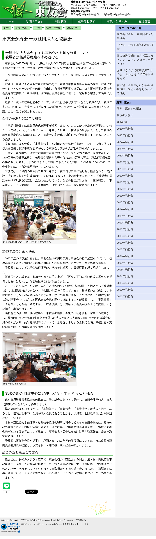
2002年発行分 (125, 289)
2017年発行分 (125, 189)
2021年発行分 (125, 162)
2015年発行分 (125, 202)
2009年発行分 (125, 242)
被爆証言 (144, 21)
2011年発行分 (125, 229)
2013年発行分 (125, 215)
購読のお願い (125, 115)
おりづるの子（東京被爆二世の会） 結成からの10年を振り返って (135, 74)
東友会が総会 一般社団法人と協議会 (135, 36)
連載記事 (122, 121)
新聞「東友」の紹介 (129, 108)
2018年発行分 (125, 182)
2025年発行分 (125, 135)
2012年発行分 (125, 222)
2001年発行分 (125, 296)
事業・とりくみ (117, 21)
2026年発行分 (125, 128)
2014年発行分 (125, 209)
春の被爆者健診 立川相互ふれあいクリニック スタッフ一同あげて (135, 59)
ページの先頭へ (145, 534)
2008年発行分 (125, 249)
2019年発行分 (125, 175)
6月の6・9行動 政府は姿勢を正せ (136, 46)
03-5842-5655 (83, 8)
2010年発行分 (125, 236)
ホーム (10, 21)
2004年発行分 (125, 276)
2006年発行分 (125, 262)
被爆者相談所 (86, 21)
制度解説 (60, 21)
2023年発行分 (125, 148)
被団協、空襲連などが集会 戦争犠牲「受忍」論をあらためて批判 (135, 89)
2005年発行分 (125, 269)
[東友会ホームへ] (35, 9)
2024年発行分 (125, 142)
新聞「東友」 (34, 21)
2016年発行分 (125, 195)
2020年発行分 (125, 169)
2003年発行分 (125, 283)
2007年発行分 (125, 256)
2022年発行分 (125, 155)
